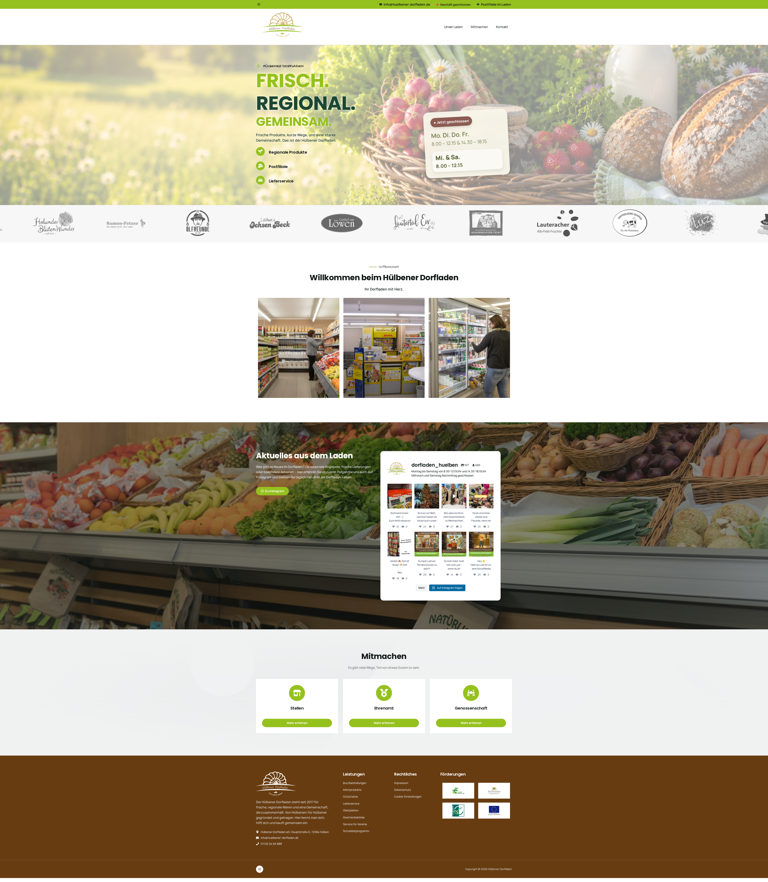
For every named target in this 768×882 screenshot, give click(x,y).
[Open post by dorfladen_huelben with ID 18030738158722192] (399, 544)
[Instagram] (259, 4)
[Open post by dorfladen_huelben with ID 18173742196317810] (481, 496)
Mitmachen (479, 27)
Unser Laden (453, 27)
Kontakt (502, 27)
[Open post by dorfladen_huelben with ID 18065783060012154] (454, 544)
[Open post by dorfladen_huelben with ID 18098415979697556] (454, 496)
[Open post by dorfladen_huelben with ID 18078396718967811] (481, 544)
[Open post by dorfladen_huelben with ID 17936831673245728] (399, 496)
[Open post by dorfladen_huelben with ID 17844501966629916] (426, 496)
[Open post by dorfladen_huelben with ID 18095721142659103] (426, 544)
